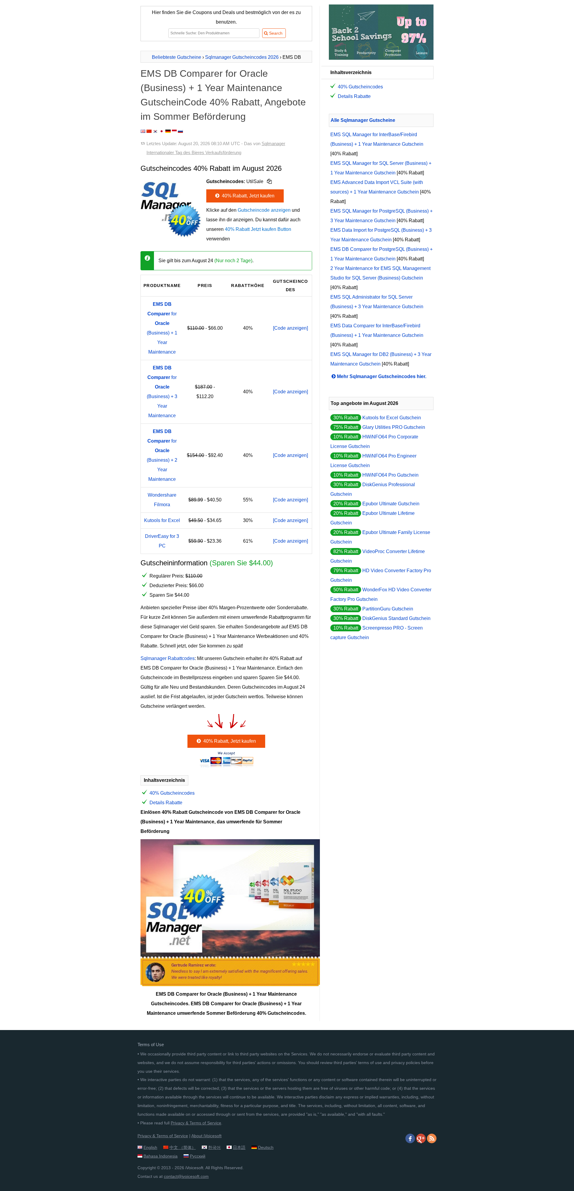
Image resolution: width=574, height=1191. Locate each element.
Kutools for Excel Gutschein (391, 417)
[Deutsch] (168, 131)
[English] (143, 131)
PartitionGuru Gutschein (387, 608)
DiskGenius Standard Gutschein (396, 618)
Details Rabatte (165, 802)
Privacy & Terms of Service (196, 1123)
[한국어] (155, 131)
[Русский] (180, 131)
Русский (197, 1156)
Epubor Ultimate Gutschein (390, 503)
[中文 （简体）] (149, 131)
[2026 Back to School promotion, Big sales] (381, 58)
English (150, 1147)
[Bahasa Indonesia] (174, 131)
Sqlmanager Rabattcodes (168, 658)
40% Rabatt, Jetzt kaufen (247, 195)
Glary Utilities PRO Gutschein (393, 427)
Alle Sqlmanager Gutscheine (363, 120)
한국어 (214, 1147)
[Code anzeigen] (290, 328)
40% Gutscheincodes (172, 793)
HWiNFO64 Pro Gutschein (390, 475)
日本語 (239, 1147)
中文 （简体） (183, 1147)
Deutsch (266, 1147)
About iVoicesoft (206, 1135)
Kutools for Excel (162, 520)
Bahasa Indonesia (161, 1156)
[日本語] (161, 131)
